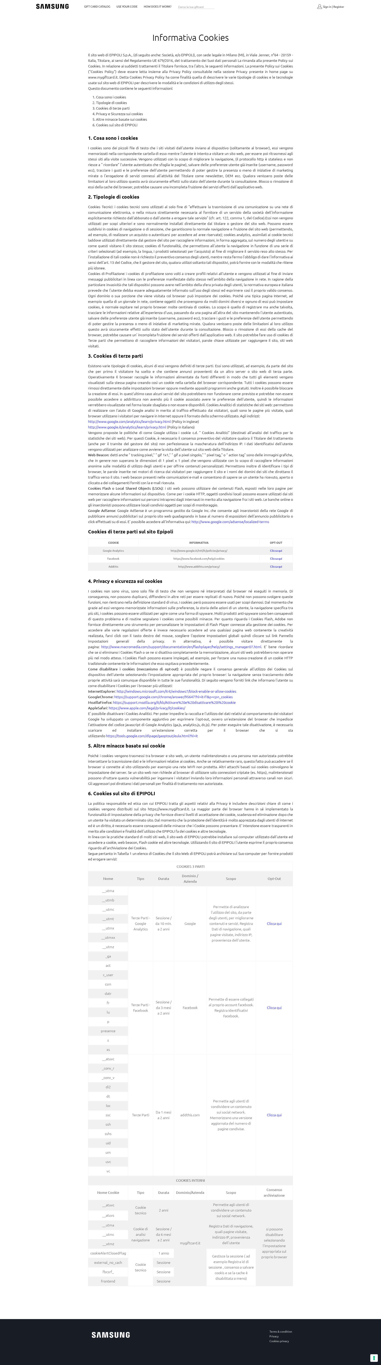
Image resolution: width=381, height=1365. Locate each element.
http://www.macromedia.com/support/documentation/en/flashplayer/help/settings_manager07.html (181, 646)
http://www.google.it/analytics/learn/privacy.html (127, 427)
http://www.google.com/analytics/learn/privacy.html (129, 421)
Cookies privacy (279, 1341)
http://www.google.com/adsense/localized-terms (230, 521)
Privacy (274, 1336)
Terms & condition (280, 1331)
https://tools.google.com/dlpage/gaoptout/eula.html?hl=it (152, 735)
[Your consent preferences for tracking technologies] (374, 1358)
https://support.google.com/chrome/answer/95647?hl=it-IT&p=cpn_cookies (173, 696)
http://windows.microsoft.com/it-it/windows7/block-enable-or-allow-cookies (176, 691)
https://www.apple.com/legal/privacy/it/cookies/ (147, 708)
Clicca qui (276, 550)
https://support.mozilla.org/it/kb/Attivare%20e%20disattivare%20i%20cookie (174, 702)
